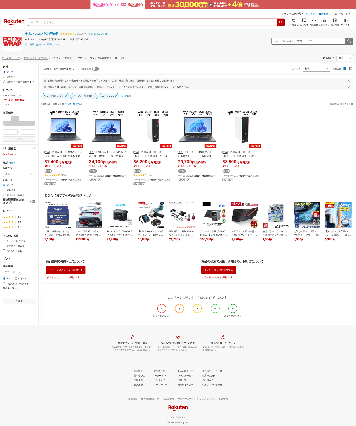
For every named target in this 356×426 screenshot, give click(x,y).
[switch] (32, 201)
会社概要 (29, 44)
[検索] (281, 22)
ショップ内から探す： (285, 41)
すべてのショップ (11, 58)
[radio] (4, 72)
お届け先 (7, 168)
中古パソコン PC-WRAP (41, 33)
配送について (53, 44)
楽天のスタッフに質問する (218, 269)
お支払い (40, 44)
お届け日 (7, 180)
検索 (20, 139)
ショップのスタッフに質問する (66, 269)
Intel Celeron (9, 154)
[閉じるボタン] (348, 81)
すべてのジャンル (12, 95)
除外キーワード (11, 288)
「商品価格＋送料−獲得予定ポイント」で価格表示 (66, 68)
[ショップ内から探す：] (349, 41)
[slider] (3, 125)
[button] (343, 14)
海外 (13, 163)
